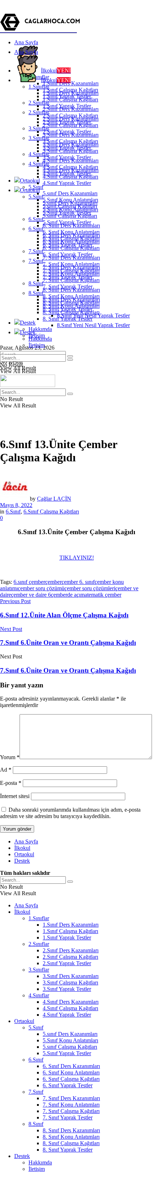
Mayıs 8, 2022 (16, 505)
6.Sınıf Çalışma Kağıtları (51, 511)
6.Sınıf (35, 219)
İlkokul (56, 70)
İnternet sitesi (15, 796)
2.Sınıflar (38, 112)
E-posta (10, 783)
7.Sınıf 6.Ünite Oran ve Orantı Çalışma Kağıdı (68, 670)
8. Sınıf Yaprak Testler (68, 319)
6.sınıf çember (29, 582)
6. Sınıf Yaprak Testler (68, 254)
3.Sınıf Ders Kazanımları (71, 144)
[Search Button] (70, 360)
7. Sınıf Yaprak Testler (68, 287)
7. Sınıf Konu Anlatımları (71, 274)
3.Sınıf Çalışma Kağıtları (70, 151)
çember (53, 582)
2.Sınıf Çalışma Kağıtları (70, 125)
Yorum (10, 757)
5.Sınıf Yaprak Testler (67, 222)
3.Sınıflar (38, 138)
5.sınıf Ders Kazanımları (70, 193)
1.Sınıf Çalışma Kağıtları (70, 99)
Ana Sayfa (26, 42)
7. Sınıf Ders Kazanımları (71, 267)
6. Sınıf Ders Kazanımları (71, 235)
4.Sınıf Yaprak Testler (67, 183)
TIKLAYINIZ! (76, 558)
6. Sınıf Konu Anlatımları (71, 242)
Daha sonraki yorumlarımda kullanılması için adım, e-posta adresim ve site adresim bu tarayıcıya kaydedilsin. (70, 813)
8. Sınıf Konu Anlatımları (71, 306)
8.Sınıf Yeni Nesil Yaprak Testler (93, 325)
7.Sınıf (35, 251)
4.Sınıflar (38, 164)
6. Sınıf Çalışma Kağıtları (71, 248)
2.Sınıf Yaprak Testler (67, 132)
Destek (28, 323)
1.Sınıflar (38, 87)
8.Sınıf (35, 283)
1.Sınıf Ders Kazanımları (71, 83)
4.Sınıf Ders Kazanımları (71, 170)
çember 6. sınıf (78, 582)
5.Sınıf (35, 197)
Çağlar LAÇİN (54, 499)
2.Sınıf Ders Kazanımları (71, 119)
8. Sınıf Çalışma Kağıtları (71, 312)
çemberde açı (65, 595)
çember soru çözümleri (89, 588)
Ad (5, 770)
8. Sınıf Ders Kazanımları (71, 299)
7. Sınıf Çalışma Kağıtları (71, 280)
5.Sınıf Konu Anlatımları (70, 209)
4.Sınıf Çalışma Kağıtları (70, 177)
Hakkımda (40, 329)
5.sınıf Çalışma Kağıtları (70, 216)
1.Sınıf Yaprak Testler (67, 106)
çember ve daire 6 (31, 595)
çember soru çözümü (41, 588)
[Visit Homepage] (41, 30)
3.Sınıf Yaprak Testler (67, 157)
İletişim (36, 345)
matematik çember (100, 595)
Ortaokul (30, 180)
